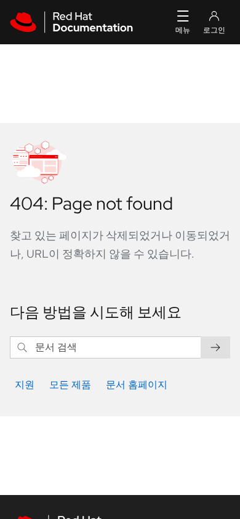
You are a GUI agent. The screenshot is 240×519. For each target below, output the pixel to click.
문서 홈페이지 (136, 384)
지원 (24, 384)
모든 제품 (70, 384)
